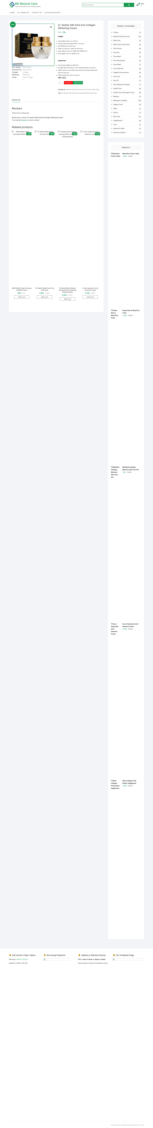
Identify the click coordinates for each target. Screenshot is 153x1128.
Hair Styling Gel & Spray (121, 84)
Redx (80, 963)
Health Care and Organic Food (123, 92)
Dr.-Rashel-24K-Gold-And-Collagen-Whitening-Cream (79, 93)
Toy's (115, 124)
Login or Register (52, 12)
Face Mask (117, 56)
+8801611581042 (22, 959)
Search (129, 5)
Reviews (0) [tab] (16, 100)
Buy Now (68, 83)
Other (115, 108)
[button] (51, 27)
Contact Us (37, 12)
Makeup (116, 96)
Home (12, 12)
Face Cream (87, 89)
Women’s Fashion (119, 132)
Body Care (116, 40)
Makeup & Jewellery (120, 100)
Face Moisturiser (119, 60)
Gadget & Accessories (121, 72)
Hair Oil (116, 80)
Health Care (117, 88)
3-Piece (115, 32)
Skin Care (95, 89)
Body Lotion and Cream (121, 44)
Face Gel (116, 52)
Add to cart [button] (21, 297)
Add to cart (77, 83)
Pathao (91, 963)
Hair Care (116, 76)
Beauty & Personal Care (74, 89)
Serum (115, 112)
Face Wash (117, 64)
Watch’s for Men (118, 128)
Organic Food (118, 104)
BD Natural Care (26, 3)
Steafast (85, 963)
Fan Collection (118, 68)
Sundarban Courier (101, 963)
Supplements (117, 120)
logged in (24, 120)
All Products (23, 12)
